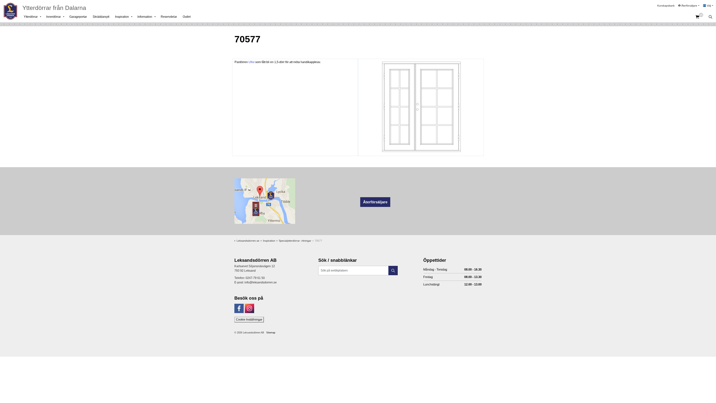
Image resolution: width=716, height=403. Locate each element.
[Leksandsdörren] (10, 11)
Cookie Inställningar (249, 319)
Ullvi (252, 62)
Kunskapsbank (666, 5)
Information (144, 16)
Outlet (187, 16)
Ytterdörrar (31, 16)
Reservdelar (169, 16)
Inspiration (122, 16)
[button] (393, 270)
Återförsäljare (375, 202)
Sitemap (270, 332)
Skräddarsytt (101, 16)
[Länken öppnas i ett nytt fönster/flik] (239, 308)
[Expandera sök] (710, 16)
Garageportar (78, 16)
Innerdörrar (53, 16)
